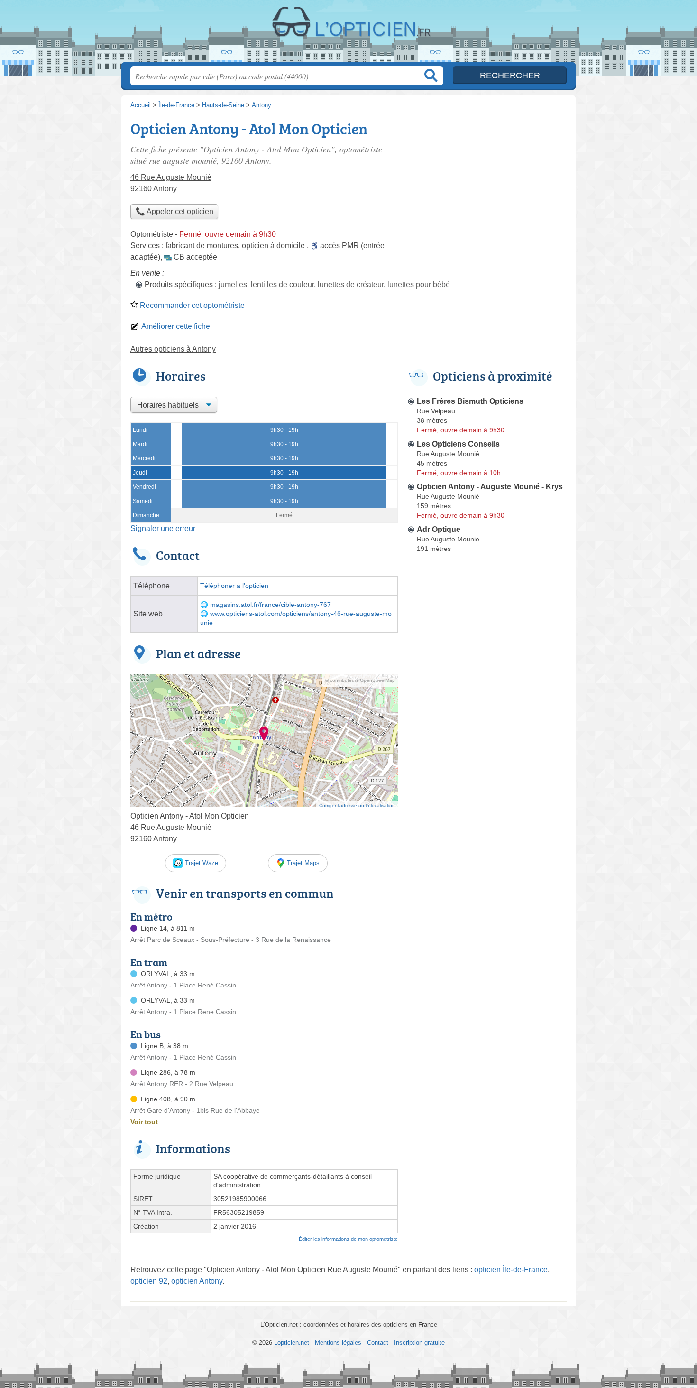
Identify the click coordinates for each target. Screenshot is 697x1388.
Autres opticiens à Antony (173, 349)
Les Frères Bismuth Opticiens (470, 401)
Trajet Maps (303, 862)
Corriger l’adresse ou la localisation (357, 805)
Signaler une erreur (162, 528)
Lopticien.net (348, 33)
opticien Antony (196, 1281)
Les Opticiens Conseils (458, 444)
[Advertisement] (487, 183)
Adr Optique (438, 529)
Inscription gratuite (419, 1342)
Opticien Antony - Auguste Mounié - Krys (490, 487)
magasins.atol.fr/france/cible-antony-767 (270, 604)
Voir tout (144, 1122)
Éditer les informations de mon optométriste (348, 1239)
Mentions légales (338, 1342)
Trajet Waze (201, 862)
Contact (377, 1342)
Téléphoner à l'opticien (234, 585)
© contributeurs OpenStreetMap (360, 680)
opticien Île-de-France (511, 1270)
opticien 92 (148, 1281)
